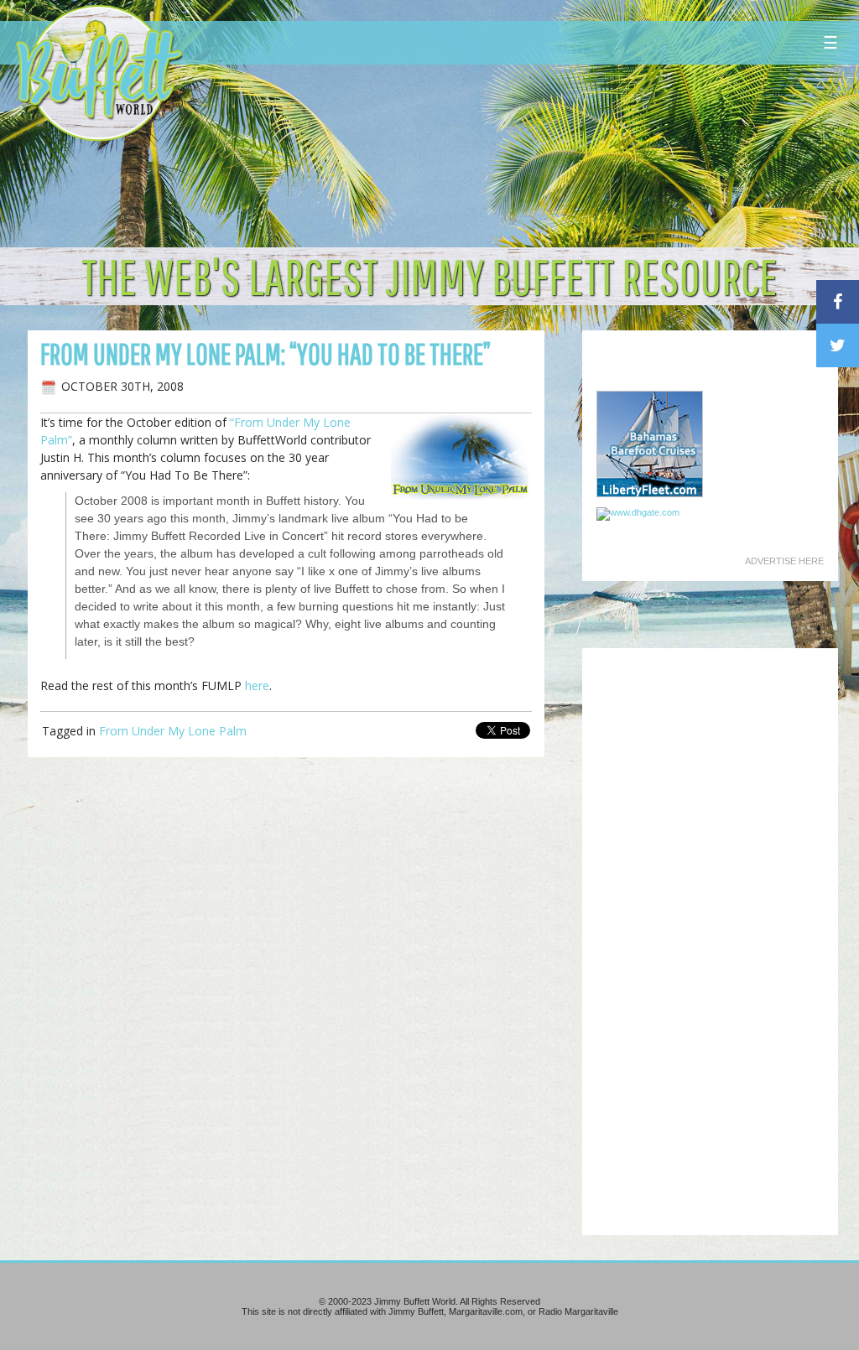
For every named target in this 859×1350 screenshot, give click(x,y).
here (257, 685)
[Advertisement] (516, 155)
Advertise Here (784, 561)
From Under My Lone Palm (173, 731)
